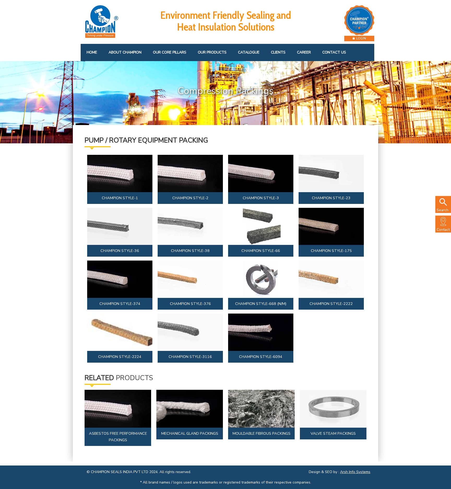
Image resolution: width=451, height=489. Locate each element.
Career (304, 52)
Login (360, 38)
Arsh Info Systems (355, 471)
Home (92, 52)
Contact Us (334, 52)
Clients (278, 52)
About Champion (125, 52)
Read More (120, 175)
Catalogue (248, 52)
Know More (117, 414)
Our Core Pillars (169, 52)
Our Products (212, 52)
